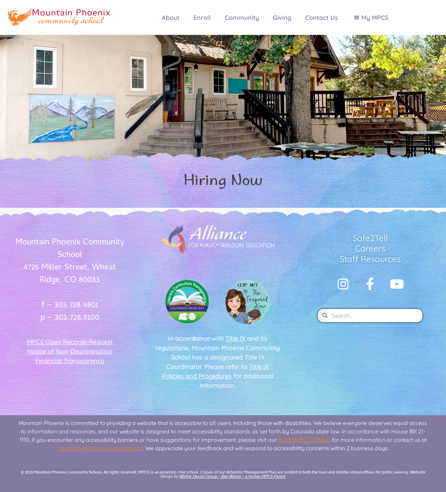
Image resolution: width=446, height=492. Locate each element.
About (170, 18)
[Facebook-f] (370, 284)
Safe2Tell (370, 238)
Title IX (235, 338)
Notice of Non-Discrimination (70, 351)
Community (242, 18)
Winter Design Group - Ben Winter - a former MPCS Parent (232, 477)
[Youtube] (396, 284)
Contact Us (321, 18)
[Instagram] (343, 284)
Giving (282, 18)
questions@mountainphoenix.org (100, 448)
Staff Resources (370, 258)
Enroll (202, 18)
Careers (370, 248)
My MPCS (375, 18)
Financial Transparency (70, 361)
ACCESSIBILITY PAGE (304, 439)
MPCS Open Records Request (70, 342)
